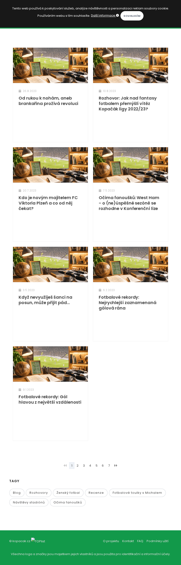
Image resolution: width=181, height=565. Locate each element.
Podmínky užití (158, 541)
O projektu (111, 541)
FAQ (140, 541)
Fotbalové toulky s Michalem (137, 492)
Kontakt (128, 541)
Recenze (96, 492)
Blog (17, 492)
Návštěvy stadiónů (29, 502)
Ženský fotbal (68, 492)
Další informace (103, 15)
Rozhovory (38, 492)
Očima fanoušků (67, 502)
